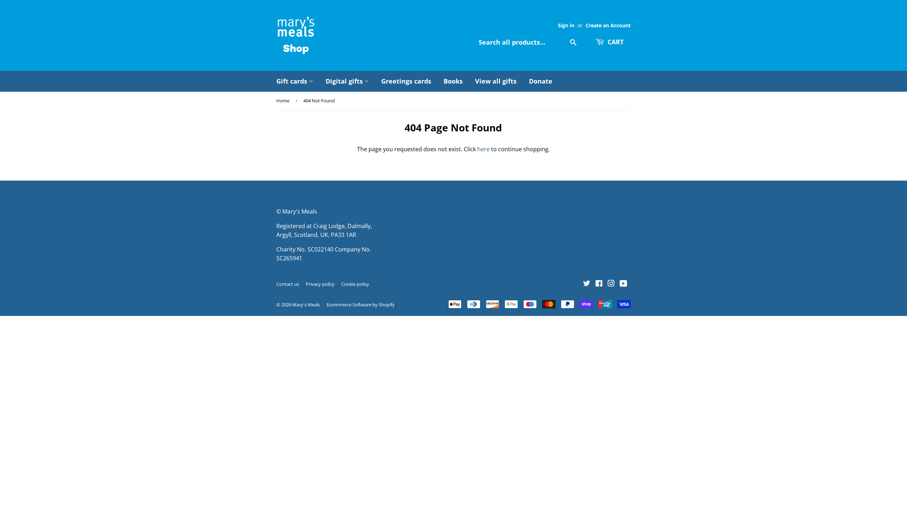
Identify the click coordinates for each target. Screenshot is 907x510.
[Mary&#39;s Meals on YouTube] (623, 284)
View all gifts (496, 81)
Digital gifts (345, 81)
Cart (615, 42)
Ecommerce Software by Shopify (361, 304)
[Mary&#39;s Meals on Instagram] (611, 284)
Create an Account (608, 25)
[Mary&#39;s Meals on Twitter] (586, 284)
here (483, 149)
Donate (540, 81)
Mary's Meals (306, 304)
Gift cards (292, 81)
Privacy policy (320, 284)
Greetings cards (406, 81)
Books (453, 81)
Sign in (566, 25)
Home (282, 100)
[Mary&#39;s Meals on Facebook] (599, 284)
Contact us (287, 284)
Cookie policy (355, 284)
